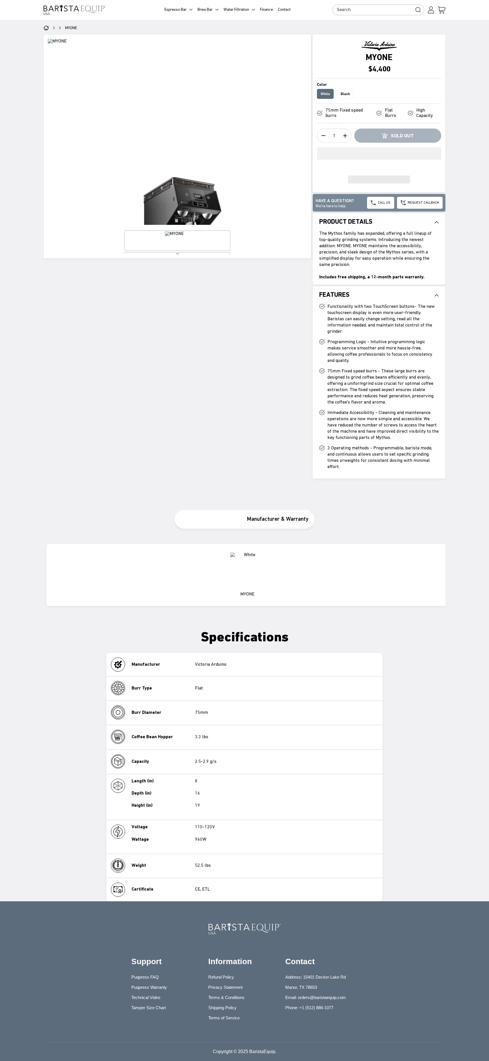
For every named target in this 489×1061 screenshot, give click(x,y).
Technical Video (145, 997)
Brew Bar (205, 10)
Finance (266, 10)
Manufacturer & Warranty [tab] (277, 519)
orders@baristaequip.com (322, 997)
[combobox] (378, 10)
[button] (379, 157)
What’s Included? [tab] (208, 519)
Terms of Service (224, 1017)
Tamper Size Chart (148, 1007)
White (327, 95)
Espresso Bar (175, 10)
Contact (284, 10)
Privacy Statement (225, 987)
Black (347, 95)
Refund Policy (221, 977)
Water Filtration (236, 10)
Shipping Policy (222, 1007)
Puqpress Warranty (149, 987)
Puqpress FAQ (145, 977)
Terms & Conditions (226, 997)
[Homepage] (46, 28)
